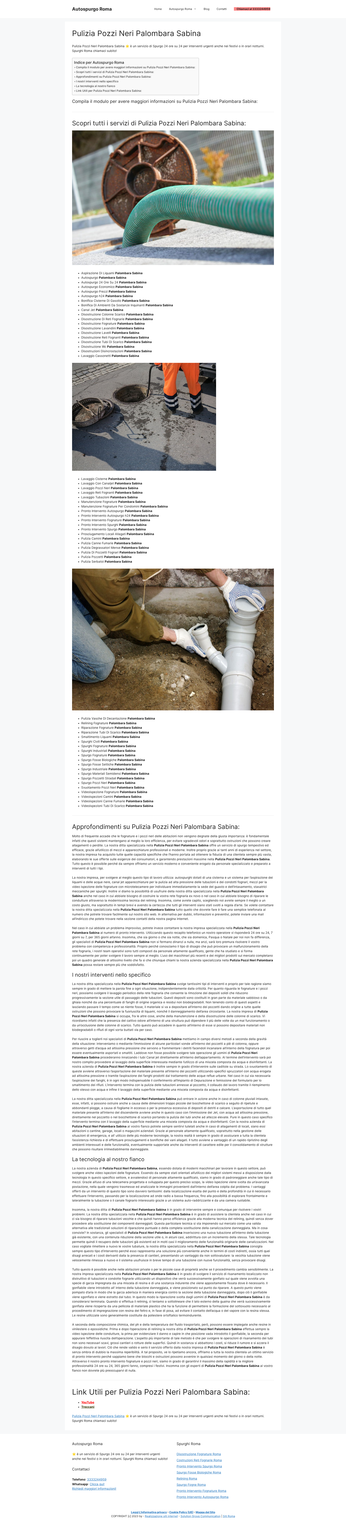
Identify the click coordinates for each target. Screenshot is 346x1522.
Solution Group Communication (201, 1516)
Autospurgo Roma (92, 9)
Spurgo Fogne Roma (191, 1485)
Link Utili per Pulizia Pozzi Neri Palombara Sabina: (109, 90)
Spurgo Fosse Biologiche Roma (199, 1472)
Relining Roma (187, 1478)
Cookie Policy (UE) (181, 1512)
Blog (206, 9)
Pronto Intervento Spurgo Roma (199, 1466)
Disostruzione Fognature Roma (199, 1454)
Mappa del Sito (205, 1512)
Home (158, 9)
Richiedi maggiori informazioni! (94, 1488)
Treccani (87, 1407)
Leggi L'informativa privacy (149, 1512)
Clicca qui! (97, 1484)
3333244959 (97, 1479)
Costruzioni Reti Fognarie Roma (199, 1460)
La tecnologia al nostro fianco (95, 86)
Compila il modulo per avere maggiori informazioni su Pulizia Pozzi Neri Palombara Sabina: (135, 67)
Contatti (222, 9)
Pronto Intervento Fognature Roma (201, 1491)
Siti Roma (229, 1516)
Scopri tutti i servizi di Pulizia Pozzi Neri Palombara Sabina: (115, 72)
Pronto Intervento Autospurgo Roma (203, 1497)
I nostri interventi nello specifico (97, 81)
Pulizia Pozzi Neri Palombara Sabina (98, 1416)
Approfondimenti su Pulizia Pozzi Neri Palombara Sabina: (113, 76)
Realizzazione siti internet (161, 1516)
